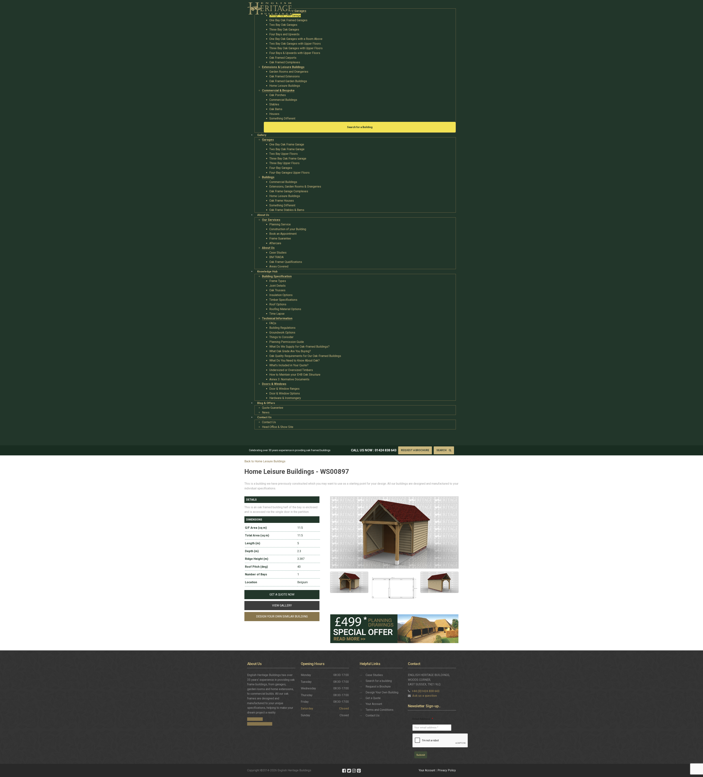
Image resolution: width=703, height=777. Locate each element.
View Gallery (282, 605)
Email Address (422, 718)
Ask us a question (424, 695)
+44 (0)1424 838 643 (425, 691)
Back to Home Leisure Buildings (264, 461)
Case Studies (374, 675)
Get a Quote (373, 698)
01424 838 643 (385, 450)
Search (441, 450)
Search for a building (379, 681)
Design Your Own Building (382, 692)
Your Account (374, 704)
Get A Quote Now (281, 594)
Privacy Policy (447, 770)
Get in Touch (255, 719)
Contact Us (373, 715)
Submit (420, 754)
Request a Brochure (415, 450)
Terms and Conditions (379, 710)
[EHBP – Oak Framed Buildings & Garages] (269, 7)
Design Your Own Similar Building (282, 616)
